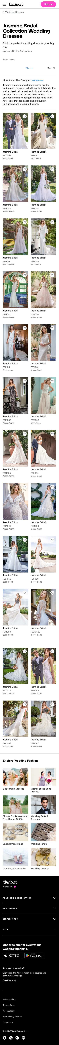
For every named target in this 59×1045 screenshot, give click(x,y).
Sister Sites (10, 919)
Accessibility (8, 1011)
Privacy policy (9, 999)
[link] (4, 1038)
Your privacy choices (12, 1016)
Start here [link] (8, 980)
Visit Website (37, 80)
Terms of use (9, 1005)
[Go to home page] (10, 883)
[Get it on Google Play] (34, 955)
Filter (28, 68)
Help (6, 929)
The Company (11, 909)
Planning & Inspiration (17, 898)
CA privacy (8, 1022)
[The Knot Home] (16, 4)
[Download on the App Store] (12, 955)
